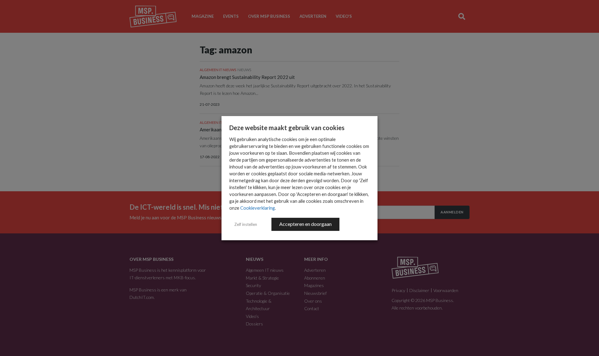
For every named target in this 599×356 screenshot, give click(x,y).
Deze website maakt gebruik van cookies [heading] (286, 127)
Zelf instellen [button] (245, 224)
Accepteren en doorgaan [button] (305, 224)
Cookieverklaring (257, 208)
